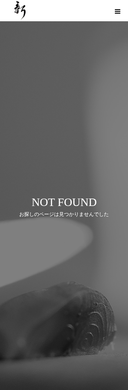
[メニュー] (117, 10)
